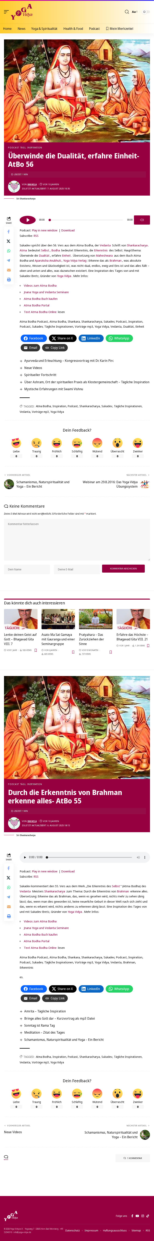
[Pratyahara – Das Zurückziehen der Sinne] (95, 619)
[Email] (9, 270)
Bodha (55, 250)
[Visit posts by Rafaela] (14, 187)
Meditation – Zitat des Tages (44, 1032)
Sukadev (106, 406)
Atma (23, 250)
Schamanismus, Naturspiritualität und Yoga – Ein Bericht (64, 1039)
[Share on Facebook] (9, 231)
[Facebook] (132, 1216)
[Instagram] (142, 1216)
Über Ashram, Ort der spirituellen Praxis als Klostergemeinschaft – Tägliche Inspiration (86, 382)
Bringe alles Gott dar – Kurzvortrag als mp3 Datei (59, 1018)
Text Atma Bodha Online (40, 312)
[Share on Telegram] (9, 260)
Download (68, 230)
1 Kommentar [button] (134, 1158)
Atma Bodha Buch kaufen (41, 299)
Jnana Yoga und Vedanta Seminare (46, 292)
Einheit (66, 255)
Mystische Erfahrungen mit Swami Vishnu (53, 389)
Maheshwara (104, 255)
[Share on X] (9, 241)
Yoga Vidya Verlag (74, 260)
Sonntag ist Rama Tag (39, 1025)
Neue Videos (33, 368)
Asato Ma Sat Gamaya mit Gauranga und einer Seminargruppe (58, 639)
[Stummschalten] (142, 220)
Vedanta (105, 245)
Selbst (45, 250)
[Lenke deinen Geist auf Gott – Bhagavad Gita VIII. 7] (20, 619)
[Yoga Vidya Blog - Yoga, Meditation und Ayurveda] (21, 12)
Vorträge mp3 (40, 412)
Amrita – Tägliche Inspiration (45, 1011)
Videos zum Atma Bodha (40, 285)
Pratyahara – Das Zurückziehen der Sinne (91, 639)
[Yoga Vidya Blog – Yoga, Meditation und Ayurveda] (11, 1216)
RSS (35, 236)
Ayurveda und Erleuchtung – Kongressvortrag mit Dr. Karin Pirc (69, 360)
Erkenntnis (101, 250)
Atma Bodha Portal (36, 305)
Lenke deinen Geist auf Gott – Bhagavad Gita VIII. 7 (20, 639)
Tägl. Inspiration (31, 147)
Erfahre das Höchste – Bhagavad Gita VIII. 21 (132, 636)
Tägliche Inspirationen (128, 406)
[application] (85, 219)
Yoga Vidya (64, 276)
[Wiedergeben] (28, 220)
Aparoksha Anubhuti (48, 260)
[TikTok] (147, 1216)
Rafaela (32, 184)
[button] (7, 12)
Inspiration (59, 406)
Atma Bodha (43, 406)
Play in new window (44, 230)
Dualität (44, 255)
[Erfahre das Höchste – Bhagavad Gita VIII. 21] (133, 619)
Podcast (13, 147)
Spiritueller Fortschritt (40, 375)
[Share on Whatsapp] (9, 251)
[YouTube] (137, 1216)
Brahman (115, 260)
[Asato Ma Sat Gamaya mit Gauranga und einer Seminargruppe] (58, 619)
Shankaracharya (137, 245)
